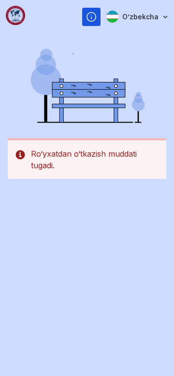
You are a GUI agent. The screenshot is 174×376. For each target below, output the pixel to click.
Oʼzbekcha (140, 17)
